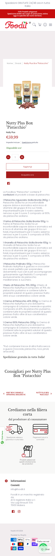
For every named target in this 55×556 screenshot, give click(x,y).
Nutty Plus (10, 132)
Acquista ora (27, 175)
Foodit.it (14, 531)
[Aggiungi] (22, 157)
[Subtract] (8, 157)
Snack (18, 63)
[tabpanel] (27, 274)
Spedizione (26, 142)
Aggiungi (27, 166)
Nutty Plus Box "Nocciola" (42, 394)
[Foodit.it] (17, 24)
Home (10, 63)
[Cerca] (34, 24)
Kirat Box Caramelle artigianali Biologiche (16, 394)
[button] (39, 24)
